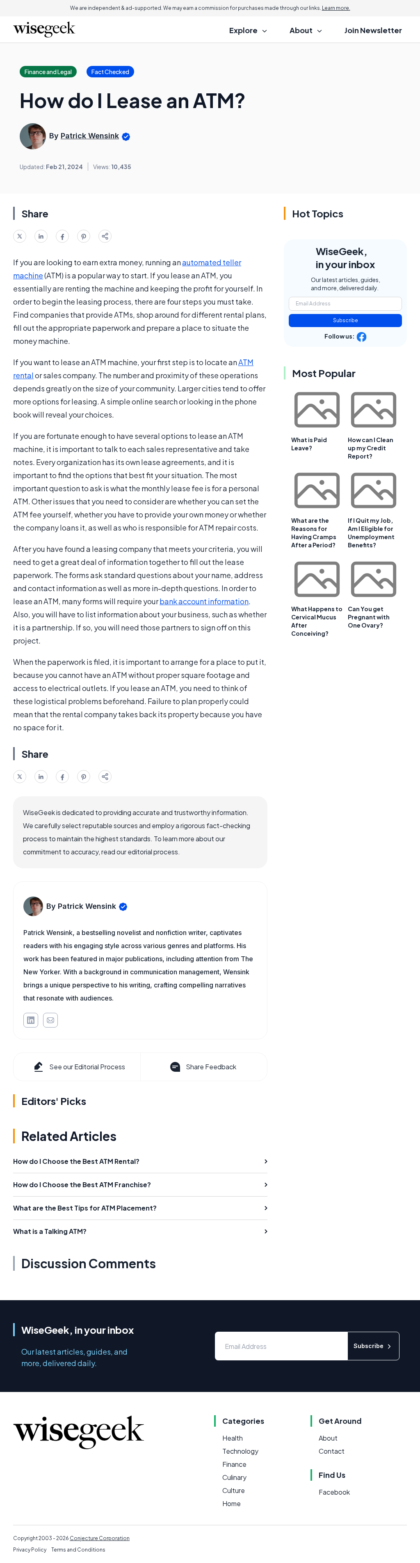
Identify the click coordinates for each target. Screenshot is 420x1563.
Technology (240, 1451)
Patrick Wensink (90, 135)
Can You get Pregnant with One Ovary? (369, 617)
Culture (233, 1490)
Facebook (334, 1492)
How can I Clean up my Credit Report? (370, 448)
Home (231, 1503)
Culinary (234, 1477)
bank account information (204, 601)
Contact (332, 1451)
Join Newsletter (373, 30)
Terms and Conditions (78, 1550)
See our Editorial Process (87, 1066)
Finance (234, 1464)
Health (232, 1438)
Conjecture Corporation (100, 1538)
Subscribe (345, 320)
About (328, 1438)
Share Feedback (211, 1066)
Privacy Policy (29, 1550)
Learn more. (336, 8)
